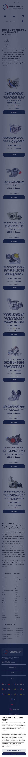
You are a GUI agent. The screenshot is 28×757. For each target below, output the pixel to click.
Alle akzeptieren (14, 754)
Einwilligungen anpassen (14, 750)
